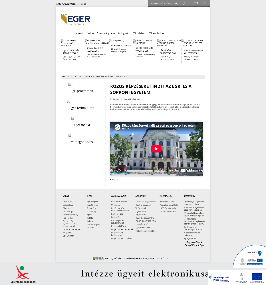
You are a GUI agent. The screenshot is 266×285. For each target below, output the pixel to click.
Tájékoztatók (140, 208)
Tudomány (91, 208)
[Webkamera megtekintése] (195, 3)
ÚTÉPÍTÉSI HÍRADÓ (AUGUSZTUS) (144, 49)
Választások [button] (155, 33)
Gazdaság (91, 211)
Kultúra (90, 221)
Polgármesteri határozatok (117, 233)
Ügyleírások (140, 214)
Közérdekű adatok (119, 201)
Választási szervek (167, 201)
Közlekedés (68, 218)
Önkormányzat (93, 224)
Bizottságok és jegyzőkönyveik (117, 221)
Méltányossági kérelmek (145, 231)
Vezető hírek (76, 77)
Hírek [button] (89, 33)
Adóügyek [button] (123, 33)
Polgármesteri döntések (121, 238)
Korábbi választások (168, 211)
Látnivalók (67, 201)
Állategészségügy (70, 214)
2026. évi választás (168, 208)
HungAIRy (67, 232)
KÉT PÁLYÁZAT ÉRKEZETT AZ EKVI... (168, 52)
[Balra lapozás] (58, 46)
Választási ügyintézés (169, 205)
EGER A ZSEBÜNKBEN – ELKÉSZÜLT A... (193, 52)
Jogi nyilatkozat (190, 238)
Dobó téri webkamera (72, 229)
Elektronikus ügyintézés (145, 201)
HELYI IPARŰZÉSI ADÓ (144, 218)
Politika (90, 218)
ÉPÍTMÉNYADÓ (141, 224)
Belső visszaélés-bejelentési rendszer (120, 209)
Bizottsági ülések (118, 226)
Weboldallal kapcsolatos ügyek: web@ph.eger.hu (194, 214)
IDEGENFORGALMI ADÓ (145, 221)
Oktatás (66, 208)
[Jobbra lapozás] (207, 46)
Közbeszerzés (117, 214)
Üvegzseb (115, 205)
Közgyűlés (115, 217)
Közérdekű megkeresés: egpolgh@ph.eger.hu (194, 208)
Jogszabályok (141, 211)
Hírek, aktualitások (143, 205)
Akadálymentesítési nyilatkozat (192, 233)
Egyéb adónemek (142, 227)
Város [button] (78, 33)
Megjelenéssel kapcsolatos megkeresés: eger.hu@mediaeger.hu (195, 221)
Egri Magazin (92, 201)
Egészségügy (68, 205)
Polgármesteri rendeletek (122, 229)
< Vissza (114, 179)
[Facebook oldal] (186, 3)
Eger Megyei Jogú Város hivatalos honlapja (194, 202)
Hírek (64, 77)
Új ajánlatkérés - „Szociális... (95, 49)
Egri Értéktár (68, 236)
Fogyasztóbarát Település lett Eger (194, 244)
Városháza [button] (139, 33)
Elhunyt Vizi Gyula (121, 45)
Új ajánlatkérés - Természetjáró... (71, 52)
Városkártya (68, 211)
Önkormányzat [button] (105, 33)
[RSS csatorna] (205, 3)
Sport (89, 214)
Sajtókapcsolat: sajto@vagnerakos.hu (193, 228)
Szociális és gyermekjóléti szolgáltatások (69, 223)
